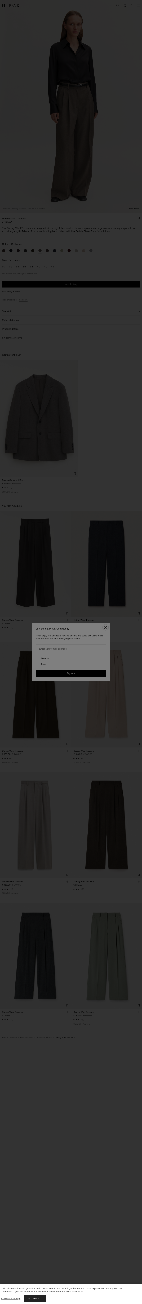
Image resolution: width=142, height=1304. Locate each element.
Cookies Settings (10, 1298)
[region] (71, 1294)
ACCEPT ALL (35, 1298)
